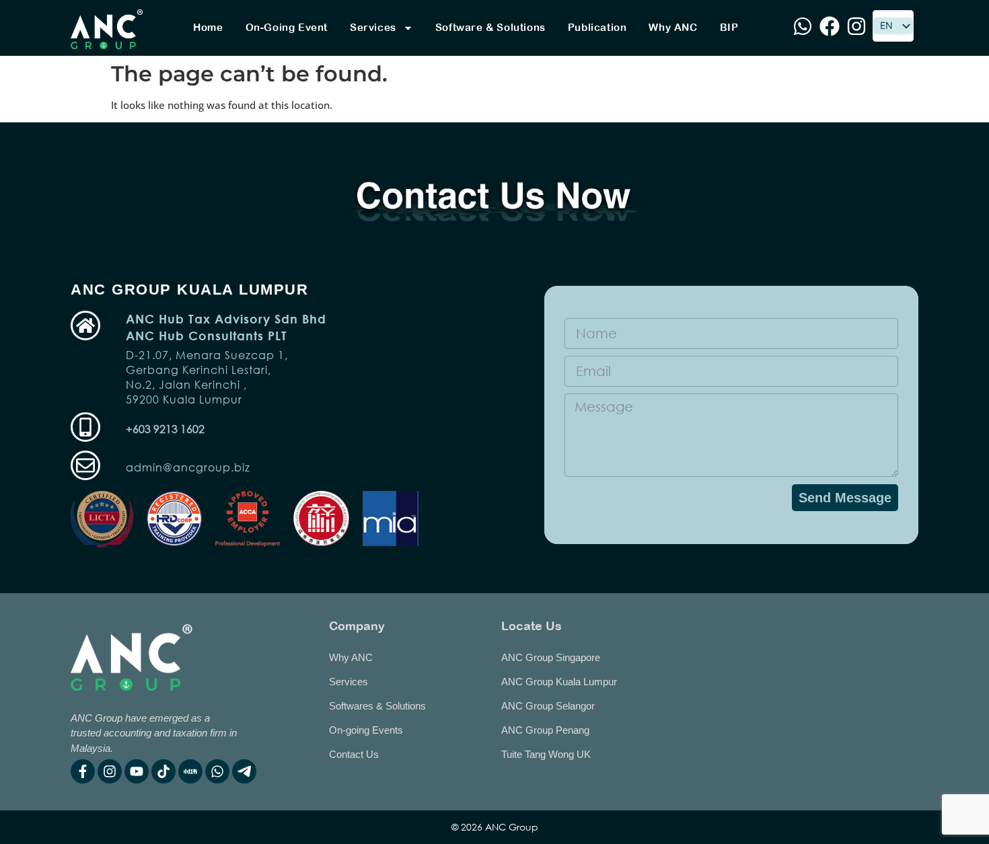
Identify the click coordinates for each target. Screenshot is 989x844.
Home (208, 27)
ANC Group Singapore (550, 657)
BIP (729, 27)
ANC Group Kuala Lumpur (559, 681)
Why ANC (673, 27)
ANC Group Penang (545, 730)
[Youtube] (136, 771)
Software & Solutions (490, 27)
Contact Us (354, 754)
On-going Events (366, 730)
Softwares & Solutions (377, 706)
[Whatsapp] (217, 771)
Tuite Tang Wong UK (546, 754)
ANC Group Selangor (548, 706)
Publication (597, 27)
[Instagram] (110, 771)
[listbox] (893, 26)
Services (373, 27)
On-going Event (287, 27)
